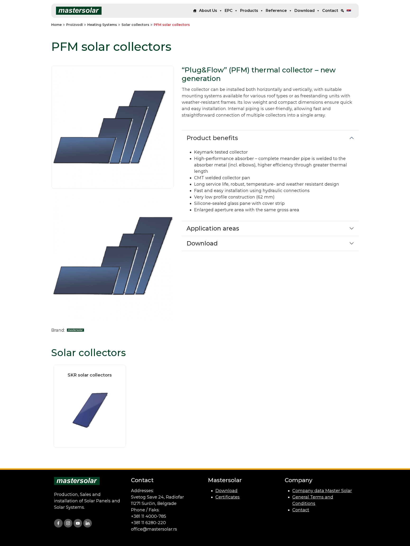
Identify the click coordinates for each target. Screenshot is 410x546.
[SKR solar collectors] (89, 409)
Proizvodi (74, 25)
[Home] (195, 11)
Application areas (212, 228)
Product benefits (212, 137)
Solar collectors (135, 25)
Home (56, 25)
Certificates (227, 497)
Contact (330, 10)
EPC (229, 10)
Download (304, 10)
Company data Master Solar (322, 490)
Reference (276, 10)
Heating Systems (102, 25)
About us (208, 10)
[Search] (342, 11)
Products (249, 10)
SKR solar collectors (90, 375)
